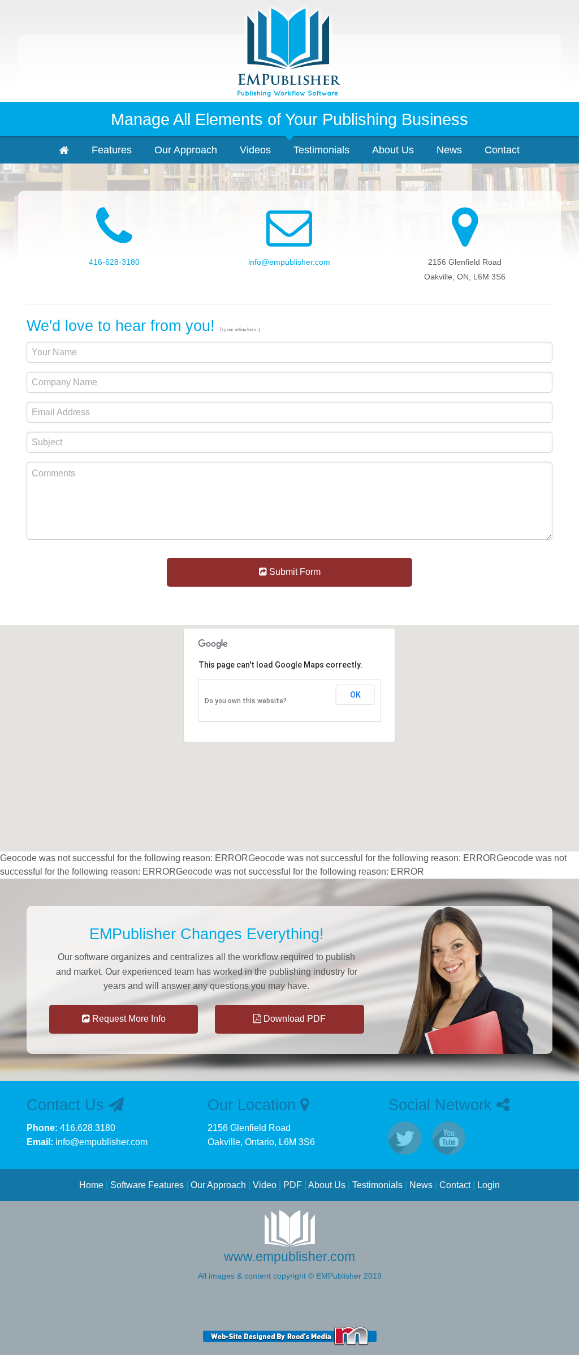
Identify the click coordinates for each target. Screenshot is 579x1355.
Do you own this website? (246, 701)
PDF (292, 1185)
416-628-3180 (114, 261)
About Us (393, 150)
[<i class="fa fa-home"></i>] (289, 51)
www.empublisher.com (289, 1256)
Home (91, 1185)
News (449, 150)
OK (355, 694)
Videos (255, 150)
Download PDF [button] (293, 1018)
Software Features (147, 1185)
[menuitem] (64, 149)
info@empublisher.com (289, 261)
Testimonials (321, 150)
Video (264, 1185)
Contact (502, 150)
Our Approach (185, 150)
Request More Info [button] (128, 1018)
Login (488, 1185)
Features (112, 150)
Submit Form (294, 572)
